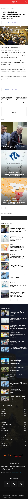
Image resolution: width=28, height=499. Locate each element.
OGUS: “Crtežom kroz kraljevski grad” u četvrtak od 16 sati (18, 285)
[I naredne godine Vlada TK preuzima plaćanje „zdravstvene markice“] (5, 257)
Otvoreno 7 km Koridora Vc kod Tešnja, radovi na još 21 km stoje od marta (17, 398)
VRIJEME (14, 198)
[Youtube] (21, 484)
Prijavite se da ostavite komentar (14, 218)
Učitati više (13, 300)
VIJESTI (8, 8)
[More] (19, 22)
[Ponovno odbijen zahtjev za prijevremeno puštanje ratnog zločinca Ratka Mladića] (14, 136)
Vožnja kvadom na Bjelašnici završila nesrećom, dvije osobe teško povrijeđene (17, 369)
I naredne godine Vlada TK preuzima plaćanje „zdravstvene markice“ (17, 258)
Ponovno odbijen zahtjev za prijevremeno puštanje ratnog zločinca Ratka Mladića (14, 146)
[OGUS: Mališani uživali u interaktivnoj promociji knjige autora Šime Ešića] (5, 266)
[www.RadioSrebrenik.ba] (14, 456)
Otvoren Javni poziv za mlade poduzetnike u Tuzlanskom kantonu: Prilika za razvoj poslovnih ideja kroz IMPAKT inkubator (6, 100)
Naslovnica (3, 8)
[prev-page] (2, 208)
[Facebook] (7, 484)
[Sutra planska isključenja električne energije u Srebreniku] (14, 164)
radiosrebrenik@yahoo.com (18, 472)
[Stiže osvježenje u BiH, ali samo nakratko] (5, 377)
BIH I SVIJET (12, 8)
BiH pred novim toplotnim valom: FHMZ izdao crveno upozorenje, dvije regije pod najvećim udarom (14, 202)
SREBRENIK (12, 282)
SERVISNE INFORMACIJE (13, 172)
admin (4, 18)
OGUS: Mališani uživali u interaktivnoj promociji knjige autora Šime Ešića (18, 267)
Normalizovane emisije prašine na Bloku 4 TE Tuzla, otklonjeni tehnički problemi (18, 276)
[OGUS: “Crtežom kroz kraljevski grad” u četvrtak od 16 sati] (5, 284)
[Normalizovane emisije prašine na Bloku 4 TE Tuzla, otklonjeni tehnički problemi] (5, 275)
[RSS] (14, 484)
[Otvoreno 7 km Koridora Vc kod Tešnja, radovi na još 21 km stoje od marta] (5, 398)
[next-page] (5, 208)
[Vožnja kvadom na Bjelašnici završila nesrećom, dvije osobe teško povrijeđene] (5, 369)
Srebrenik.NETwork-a (22, 493)
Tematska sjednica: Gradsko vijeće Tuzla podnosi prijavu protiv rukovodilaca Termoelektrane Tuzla (17, 294)
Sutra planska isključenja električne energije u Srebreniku (14, 175)
